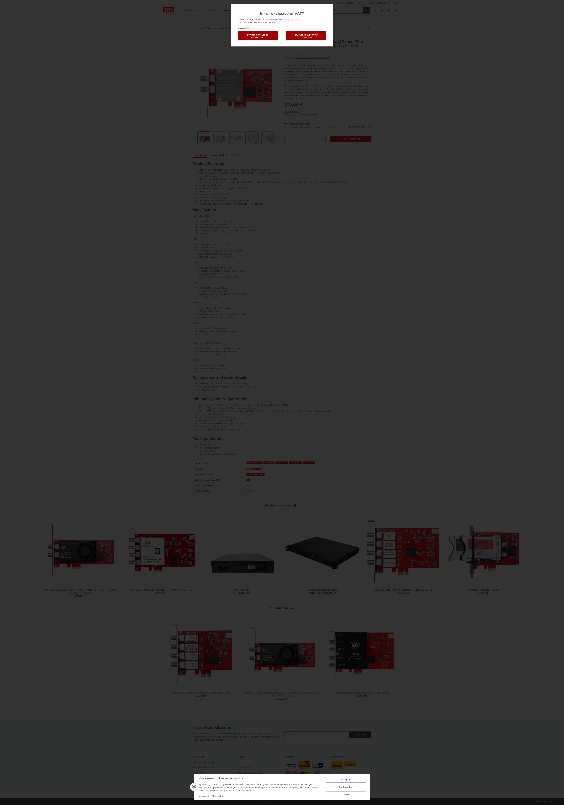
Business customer (306, 36)
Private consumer (257, 36)
